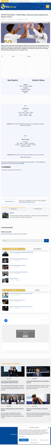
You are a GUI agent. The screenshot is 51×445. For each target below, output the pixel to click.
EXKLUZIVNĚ (13, 290)
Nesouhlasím (34, 440)
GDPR (37, 442)
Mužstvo (3, 19)
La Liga (11, 266)
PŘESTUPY (37, 290)
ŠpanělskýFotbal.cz (30, 202)
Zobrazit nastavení (44, 440)
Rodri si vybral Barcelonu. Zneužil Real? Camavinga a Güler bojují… (21, 293)
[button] (48, 427)
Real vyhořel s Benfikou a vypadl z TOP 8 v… (17, 300)
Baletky (11, 301)
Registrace (47, 1)
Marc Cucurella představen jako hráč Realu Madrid (18, 272)
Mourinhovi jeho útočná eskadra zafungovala (18, 265)
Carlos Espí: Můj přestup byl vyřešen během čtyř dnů (19, 258)
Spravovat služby (22, 436)
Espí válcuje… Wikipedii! (14, 278)
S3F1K (26, 19)
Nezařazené (12, 280)
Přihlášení (41, 1)
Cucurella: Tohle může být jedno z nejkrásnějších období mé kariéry (21, 252)
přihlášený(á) (8, 234)
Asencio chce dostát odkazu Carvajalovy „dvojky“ (37, 409)
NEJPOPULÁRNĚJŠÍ (37, 248)
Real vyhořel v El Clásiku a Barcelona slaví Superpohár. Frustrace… (21, 306)
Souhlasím (23, 440)
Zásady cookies (33, 442)
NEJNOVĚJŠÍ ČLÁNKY (13, 248)
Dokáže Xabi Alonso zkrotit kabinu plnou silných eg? (20, 1)
